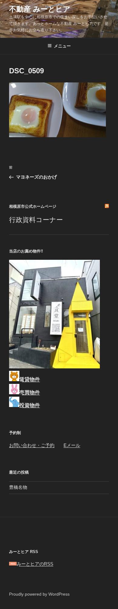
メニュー (62, 46)
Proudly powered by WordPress (39, 594)
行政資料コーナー (36, 220)
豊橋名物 (18, 487)
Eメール (72, 445)
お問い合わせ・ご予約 (31, 445)
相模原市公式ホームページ (32, 206)
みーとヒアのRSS (35, 563)
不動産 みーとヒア (39, 9)
